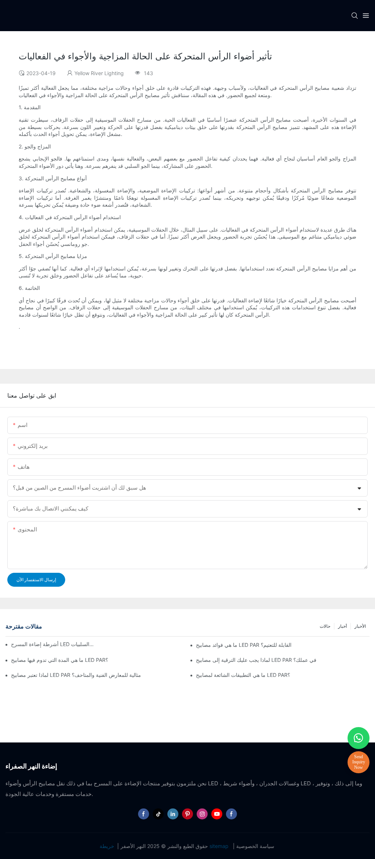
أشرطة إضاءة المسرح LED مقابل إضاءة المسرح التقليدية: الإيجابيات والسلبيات (53, 644)
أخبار (342, 626)
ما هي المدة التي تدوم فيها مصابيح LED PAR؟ (59, 660)
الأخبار (360, 626)
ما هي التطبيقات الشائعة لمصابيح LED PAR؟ (243, 675)
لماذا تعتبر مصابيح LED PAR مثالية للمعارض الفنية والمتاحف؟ (76, 675)
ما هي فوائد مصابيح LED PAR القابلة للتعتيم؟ (244, 645)
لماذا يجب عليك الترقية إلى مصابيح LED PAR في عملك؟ (256, 660)
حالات (325, 626)
